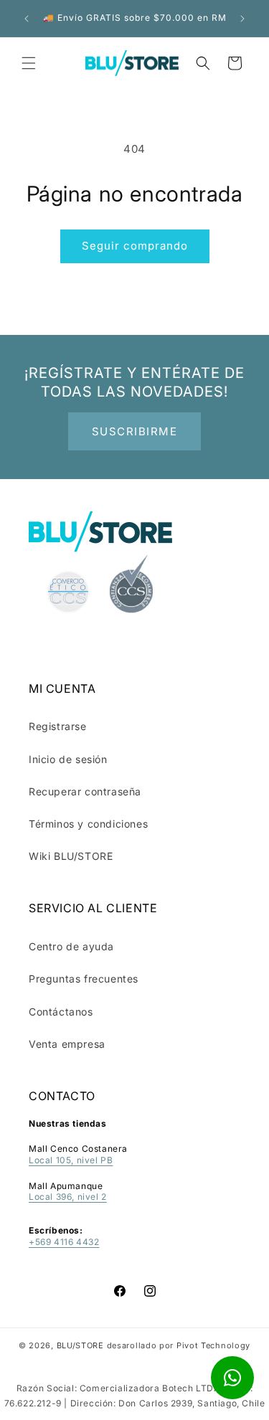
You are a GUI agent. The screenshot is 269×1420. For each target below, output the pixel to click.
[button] (28, 63)
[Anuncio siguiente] (242, 18)
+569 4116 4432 (64, 1241)
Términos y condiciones (88, 824)
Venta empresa (67, 1044)
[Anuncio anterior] (26, 18)
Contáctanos (61, 1011)
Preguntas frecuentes (83, 978)
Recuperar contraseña (85, 791)
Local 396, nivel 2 (68, 1196)
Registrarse (58, 726)
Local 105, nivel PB (71, 1160)
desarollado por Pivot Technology (178, 1345)
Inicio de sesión (68, 759)
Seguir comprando (135, 245)
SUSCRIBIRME (135, 431)
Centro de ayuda (71, 946)
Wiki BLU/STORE (71, 856)
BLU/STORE (80, 1345)
